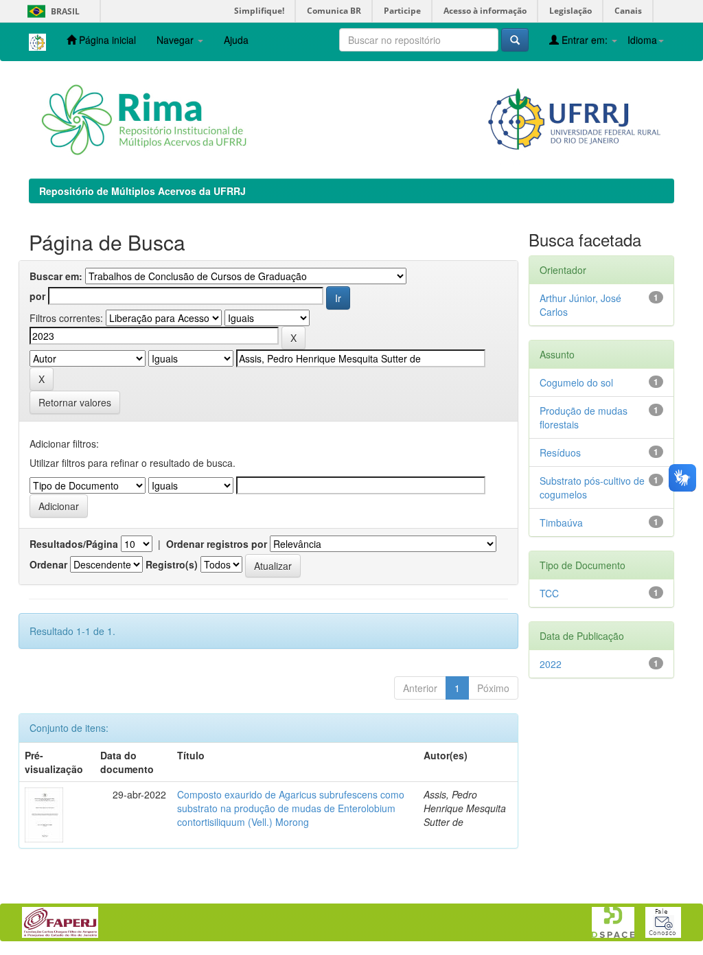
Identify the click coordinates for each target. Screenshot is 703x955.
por (37, 296)
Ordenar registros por (216, 544)
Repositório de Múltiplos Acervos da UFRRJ (142, 191)
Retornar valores (74, 402)
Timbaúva (561, 522)
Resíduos (560, 452)
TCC (549, 593)
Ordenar (48, 564)
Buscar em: (56, 276)
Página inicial (106, 40)
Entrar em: (584, 40)
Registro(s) (172, 564)
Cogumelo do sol (576, 382)
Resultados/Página (74, 544)
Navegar (176, 40)
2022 (551, 664)
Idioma (642, 40)
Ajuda (236, 40)
